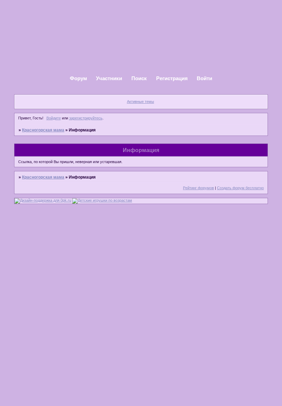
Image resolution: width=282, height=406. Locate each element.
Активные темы (140, 101)
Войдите (53, 118)
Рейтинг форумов (198, 188)
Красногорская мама (43, 130)
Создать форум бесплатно (240, 188)
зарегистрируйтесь (85, 118)
